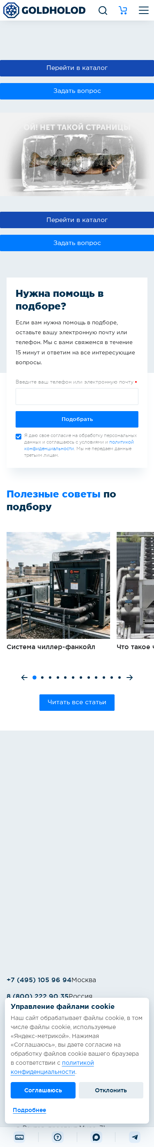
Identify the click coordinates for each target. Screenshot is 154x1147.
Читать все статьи (77, 702)
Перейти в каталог (77, 68)
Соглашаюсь (43, 1090)
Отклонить (111, 1090)
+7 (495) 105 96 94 (39, 979)
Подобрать (77, 419)
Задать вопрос (77, 91)
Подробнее (29, 1110)
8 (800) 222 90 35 (38, 996)
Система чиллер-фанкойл (58, 592)
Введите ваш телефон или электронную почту (74, 382)
